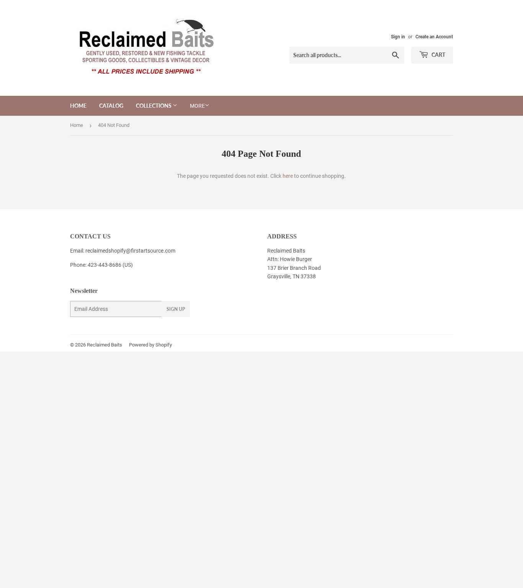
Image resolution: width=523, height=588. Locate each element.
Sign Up (176, 309)
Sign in (398, 36)
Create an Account (434, 36)
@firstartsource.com (150, 251)
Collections (154, 105)
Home (78, 105)
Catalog (111, 105)
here (288, 176)
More (197, 106)
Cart (437, 54)
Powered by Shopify (150, 345)
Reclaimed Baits (104, 345)
